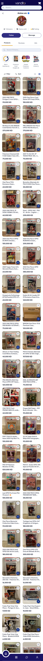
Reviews (21, 43)
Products (7, 43)
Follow (11, 35)
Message (31, 35)
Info (35, 43)
